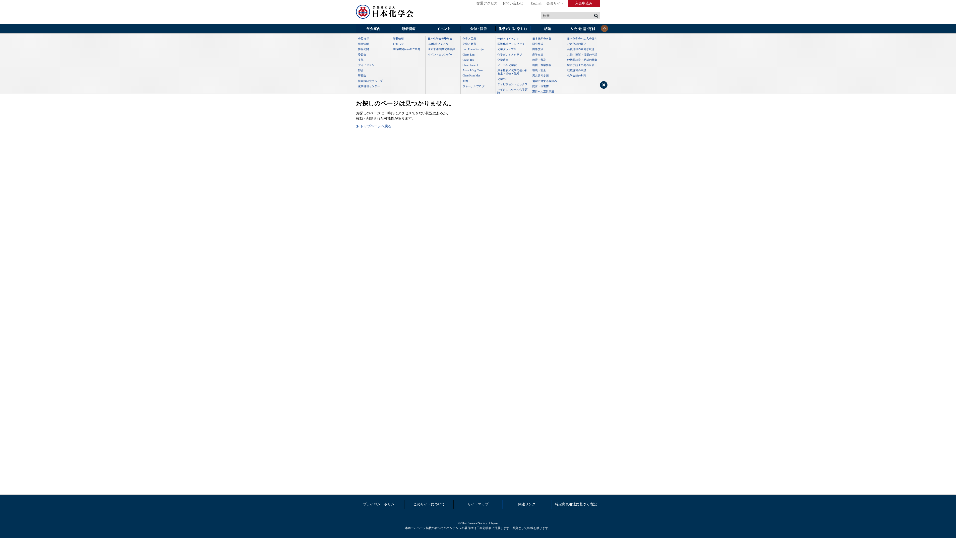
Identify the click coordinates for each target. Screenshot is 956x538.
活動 (547, 29)
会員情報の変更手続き (581, 49)
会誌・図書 (478, 29)
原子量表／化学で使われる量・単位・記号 (512, 72)
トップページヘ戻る (375, 126)
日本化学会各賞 (541, 38)
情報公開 (363, 49)
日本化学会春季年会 (440, 38)
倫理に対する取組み (544, 80)
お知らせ (398, 43)
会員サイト (555, 3)
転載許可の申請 (576, 70)
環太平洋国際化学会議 (441, 49)
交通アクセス (487, 3)
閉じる (604, 28)
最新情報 (408, 29)
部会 (360, 70)
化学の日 (502, 78)
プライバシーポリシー (380, 504)
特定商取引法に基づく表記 (576, 504)
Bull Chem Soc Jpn (473, 49)
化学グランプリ (507, 49)
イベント (443, 29)
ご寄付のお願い (576, 43)
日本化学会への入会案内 (582, 38)
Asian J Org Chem (473, 70)
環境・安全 (539, 70)
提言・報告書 (540, 86)
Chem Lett (469, 54)
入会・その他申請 (582, 29)
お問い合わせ (512, 3)
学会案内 (373, 29)
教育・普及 (539, 59)
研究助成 (537, 43)
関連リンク (527, 504)
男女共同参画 (540, 75)
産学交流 (537, 54)
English (536, 3)
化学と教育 (469, 43)
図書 (465, 80)
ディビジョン (366, 65)
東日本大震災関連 (543, 91)
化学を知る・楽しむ (512, 29)
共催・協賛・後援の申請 (582, 54)
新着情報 (398, 38)
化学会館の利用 (576, 75)
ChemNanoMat (471, 75)
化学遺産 (502, 59)
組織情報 (363, 43)
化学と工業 (469, 38)
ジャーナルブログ (473, 86)
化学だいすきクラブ (509, 54)
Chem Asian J (470, 65)
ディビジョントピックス (512, 84)
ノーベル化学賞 (507, 65)
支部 (360, 59)
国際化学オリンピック (511, 43)
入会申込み (584, 3)
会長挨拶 (363, 38)
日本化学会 (385, 12)
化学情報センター (369, 86)
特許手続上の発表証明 (581, 65)
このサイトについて (429, 504)
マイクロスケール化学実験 (512, 91)
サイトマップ (478, 504)
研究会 (362, 75)
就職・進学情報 (541, 65)
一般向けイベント (508, 38)
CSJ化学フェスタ (438, 43)
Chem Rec (468, 59)
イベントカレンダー (440, 54)
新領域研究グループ (370, 80)
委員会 (362, 54)
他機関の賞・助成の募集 (582, 59)
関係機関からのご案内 (406, 49)
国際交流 (537, 49)
